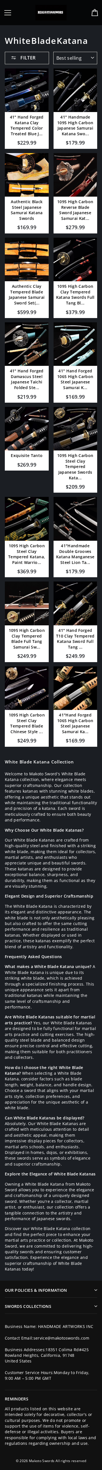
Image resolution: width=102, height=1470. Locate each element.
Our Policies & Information (36, 1290)
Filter (27, 58)
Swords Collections (28, 1306)
